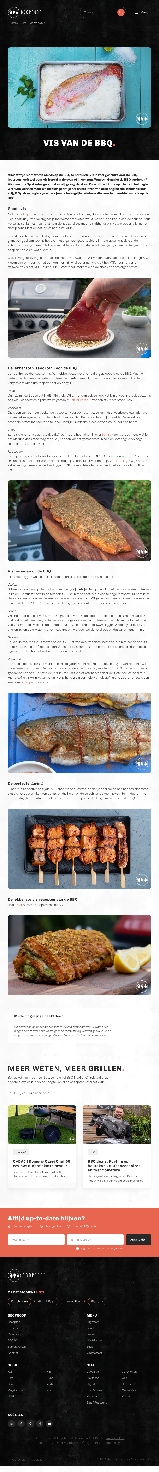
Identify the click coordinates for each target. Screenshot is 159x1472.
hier (19, 904)
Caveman (93, 1371)
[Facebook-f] (21, 1423)
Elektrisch (93, 1378)
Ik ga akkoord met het (102, 1248)
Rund (50, 1378)
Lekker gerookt (80, 400)
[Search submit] (121, 12)
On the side (129, 1390)
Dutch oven (129, 1371)
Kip (49, 1371)
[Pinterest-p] (30, 1423)
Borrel (90, 1328)
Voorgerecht (94, 1353)
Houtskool (128, 1384)
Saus (90, 1346)
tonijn (106, 434)
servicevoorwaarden (61, 1442)
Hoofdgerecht (95, 1340)
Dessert (91, 1334)
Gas (124, 1378)
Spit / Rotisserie (97, 1402)
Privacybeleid (17, 1459)
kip (27, 214)
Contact (13, 1353)
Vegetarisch (15, 1390)
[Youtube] (49, 1423)
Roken (126, 1396)
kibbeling (121, 460)
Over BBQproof (18, 1334)
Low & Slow (94, 1390)
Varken (51, 1384)
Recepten (14, 1322)
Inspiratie (13, 1328)
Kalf (10, 1371)
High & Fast (94, 1384)
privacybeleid (115, 1248)
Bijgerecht (93, 1322)
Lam (10, 1378)
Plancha (92, 1396)
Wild (11, 1396)
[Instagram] (11, 1423)
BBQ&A (13, 1340)
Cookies (37, 1459)
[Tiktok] (39, 1423)
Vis (49, 1390)
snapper (28, 682)
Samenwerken (17, 1346)
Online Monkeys (141, 1459)
